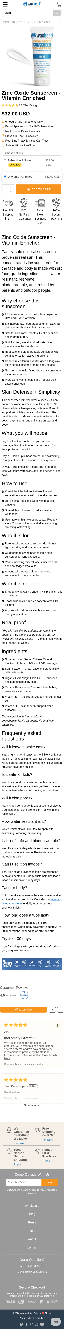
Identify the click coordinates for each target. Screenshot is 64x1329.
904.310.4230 (34, 1266)
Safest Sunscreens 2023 (31, 22)
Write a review (23, 1009)
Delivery (47, 1139)
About (32, 1239)
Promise (19, 1143)
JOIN (50, 1182)
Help (32, 1231)
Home (6, 22)
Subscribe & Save (19, 162)
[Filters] (52, 1010)
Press (32, 1222)
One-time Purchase (20, 176)
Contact (32, 1247)
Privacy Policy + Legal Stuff (32, 1318)
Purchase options (12, 153)
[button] (10, 105)
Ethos (46, 1161)
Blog (32, 1214)
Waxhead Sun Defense (30, 1313)
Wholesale (32, 1205)
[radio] (5, 160)
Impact (18, 1164)
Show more (30, 1105)
